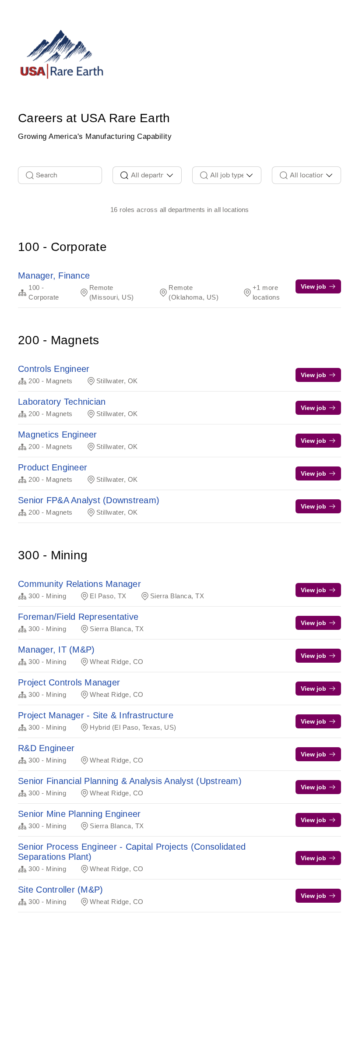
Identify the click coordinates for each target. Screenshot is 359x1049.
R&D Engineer (46, 748)
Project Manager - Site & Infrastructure (95, 715)
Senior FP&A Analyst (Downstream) (88, 500)
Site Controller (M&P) (60, 889)
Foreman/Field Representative (78, 617)
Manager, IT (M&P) (56, 649)
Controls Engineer (53, 369)
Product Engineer (52, 467)
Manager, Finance (54, 275)
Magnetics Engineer (57, 434)
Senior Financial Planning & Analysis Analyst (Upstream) (130, 781)
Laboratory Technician (62, 401)
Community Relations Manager (79, 584)
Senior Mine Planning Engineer (79, 814)
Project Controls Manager (69, 682)
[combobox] (147, 175)
